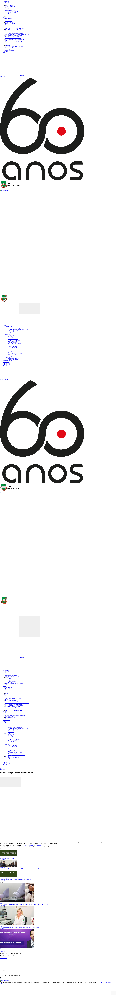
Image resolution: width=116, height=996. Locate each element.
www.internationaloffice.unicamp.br (18, 846)
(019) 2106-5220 (3, 958)
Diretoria (7, 2)
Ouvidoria (5, 53)
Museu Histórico (8, 4)
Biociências (7, 45)
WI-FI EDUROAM (7, 363)
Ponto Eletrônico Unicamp (13, 335)
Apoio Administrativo (10, 10)
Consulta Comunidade (13, 330)
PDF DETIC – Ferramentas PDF (15, 340)
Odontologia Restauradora (11, 49)
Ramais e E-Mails (12, 331)
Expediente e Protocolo (13, 11)
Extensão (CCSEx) (9, 22)
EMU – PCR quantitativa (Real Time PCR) (14, 41)
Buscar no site (16, 312)
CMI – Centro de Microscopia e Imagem (14, 33)
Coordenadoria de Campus (11, 5)
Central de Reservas (12, 348)
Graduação (7, 19)
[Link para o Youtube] (51, 323)
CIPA (6, 16)
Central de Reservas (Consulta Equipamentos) (18, 329)
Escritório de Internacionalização (12, 7)
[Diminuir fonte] (30, 65)
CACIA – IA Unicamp (13, 339)
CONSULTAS (8, 326)
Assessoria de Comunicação (11, 6)
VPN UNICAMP (6, 364)
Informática (7, 9)
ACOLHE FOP (6, 362)
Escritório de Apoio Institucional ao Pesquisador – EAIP (17, 34)
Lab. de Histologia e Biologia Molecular (13, 35)
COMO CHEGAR (7, 366)
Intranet (4, 325)
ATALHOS (7, 334)
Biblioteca (5, 42)
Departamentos (6, 44)
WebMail (10, 336)
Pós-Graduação (8, 21)
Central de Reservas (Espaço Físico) (15, 328)
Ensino (4, 17)
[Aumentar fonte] (10, 65)
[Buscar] (10, 615)
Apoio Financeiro (9, 13)
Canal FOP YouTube (12, 342)
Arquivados (2, 769)
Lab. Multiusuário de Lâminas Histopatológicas (15, 39)
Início (1, 768)
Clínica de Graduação (10, 23)
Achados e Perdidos (12, 346)
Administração (6, 1)
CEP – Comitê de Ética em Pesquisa (13, 29)
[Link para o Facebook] (10, 323)
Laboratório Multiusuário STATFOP (13, 38)
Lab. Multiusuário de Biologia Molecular (14, 36)
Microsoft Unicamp (12, 337)
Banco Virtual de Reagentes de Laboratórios (14, 28)
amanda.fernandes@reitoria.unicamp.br (33, 845)
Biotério (7, 40)
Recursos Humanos (12, 12)
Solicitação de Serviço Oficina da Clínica (16, 356)
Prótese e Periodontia (9, 50)
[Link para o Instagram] (30, 323)
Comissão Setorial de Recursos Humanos (14, 15)
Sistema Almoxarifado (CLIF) (14, 343)
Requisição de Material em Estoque (15, 351)
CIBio (6, 30)
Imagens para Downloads (13, 358)
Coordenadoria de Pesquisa (11, 27)
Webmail (4, 52)
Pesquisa (4, 25)
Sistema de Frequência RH (13, 354)
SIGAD (9, 352)
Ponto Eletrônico (6, 51)
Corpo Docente (8, 18)
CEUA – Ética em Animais (11, 32)
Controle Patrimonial (12, 349)
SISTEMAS (8, 345)
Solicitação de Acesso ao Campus (15, 353)
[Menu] (10, 378)
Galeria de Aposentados (13, 359)
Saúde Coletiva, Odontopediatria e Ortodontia (15, 46)
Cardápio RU (11, 333)
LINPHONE (5, 365)
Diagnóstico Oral (9, 47)
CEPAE (7, 24)
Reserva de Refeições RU (13, 341)
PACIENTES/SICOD (7, 360)
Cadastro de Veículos (12, 347)
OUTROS (7, 357)
